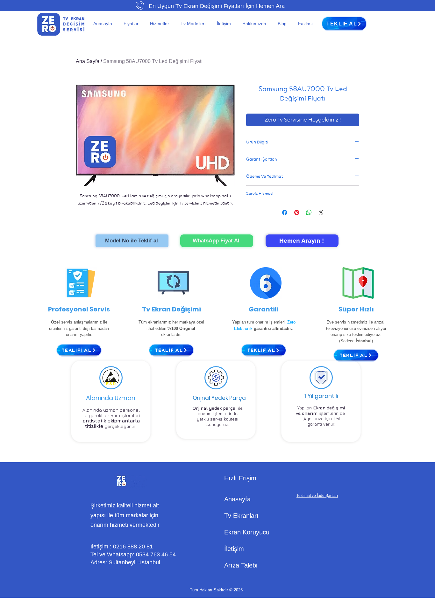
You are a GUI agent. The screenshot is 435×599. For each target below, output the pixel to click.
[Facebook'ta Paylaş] (285, 212)
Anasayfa (237, 499)
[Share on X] (321, 212)
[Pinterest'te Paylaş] (297, 212)
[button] (132, 24)
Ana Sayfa (87, 61)
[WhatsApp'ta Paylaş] (309, 212)
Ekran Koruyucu (246, 532)
